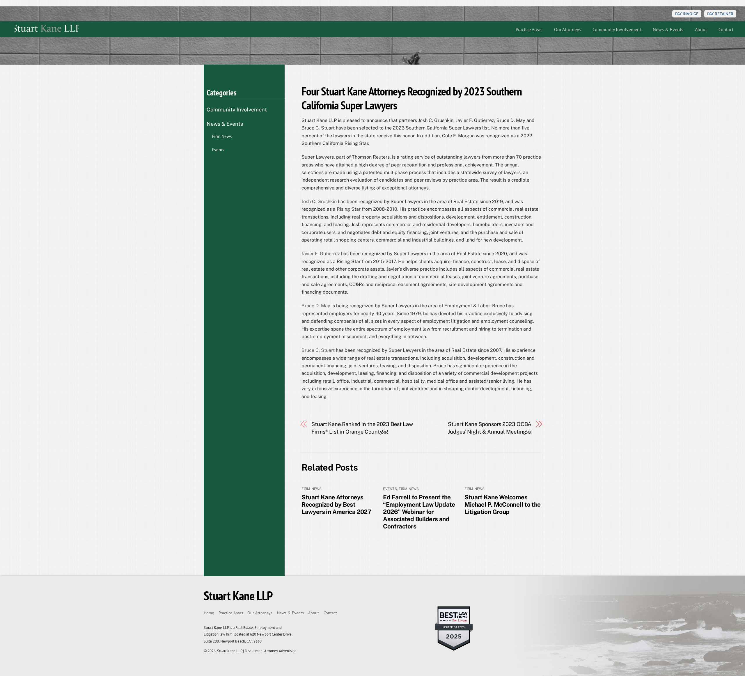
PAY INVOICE (686, 14)
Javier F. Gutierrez (320, 253)
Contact (726, 29)
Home (209, 612)
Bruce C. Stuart (318, 350)
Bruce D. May (315, 305)
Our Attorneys (567, 29)
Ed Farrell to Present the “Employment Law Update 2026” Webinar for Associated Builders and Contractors (419, 512)
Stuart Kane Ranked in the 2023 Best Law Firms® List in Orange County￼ (362, 428)
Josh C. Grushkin (319, 201)
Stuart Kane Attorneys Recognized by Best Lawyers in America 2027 (336, 504)
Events (390, 489)
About (701, 29)
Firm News (311, 489)
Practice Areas (529, 29)
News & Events (668, 29)
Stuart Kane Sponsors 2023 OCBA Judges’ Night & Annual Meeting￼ (489, 428)
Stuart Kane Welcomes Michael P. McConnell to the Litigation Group (502, 504)
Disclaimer (253, 650)
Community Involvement (617, 29)
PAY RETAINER (720, 14)
